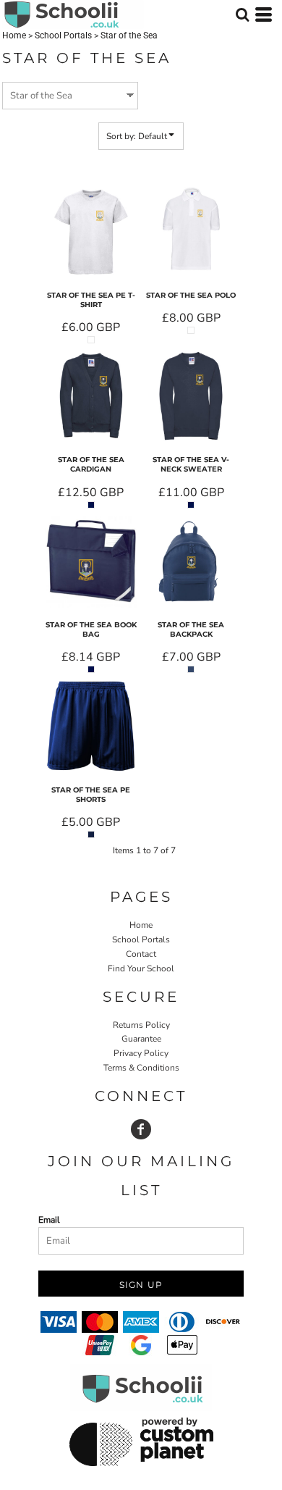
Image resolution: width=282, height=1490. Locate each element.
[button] (242, 14)
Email (49, 1220)
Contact (141, 954)
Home (14, 35)
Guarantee (141, 1039)
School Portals (63, 35)
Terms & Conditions (141, 1067)
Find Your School (141, 968)
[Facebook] (141, 1129)
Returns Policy (141, 1025)
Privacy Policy (141, 1053)
